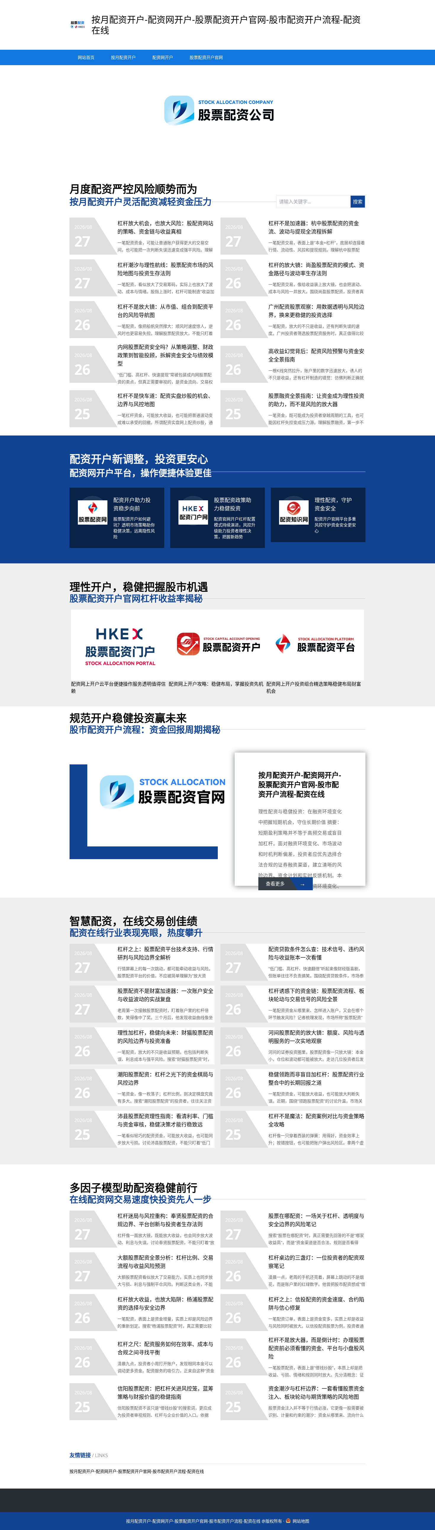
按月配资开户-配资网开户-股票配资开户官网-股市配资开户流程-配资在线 (137, 1471)
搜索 (357, 201)
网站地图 (301, 1521)
